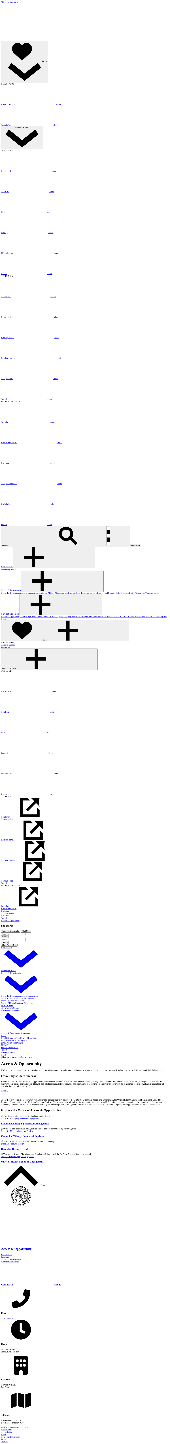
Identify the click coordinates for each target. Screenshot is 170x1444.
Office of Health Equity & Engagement (22, 1161)
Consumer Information (10, 1437)
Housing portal (30, 337)
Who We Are (6, 1254)
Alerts (3, 1434)
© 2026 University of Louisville (14, 1427)
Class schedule (30, 317)
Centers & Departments (11, 1259)
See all (26, 399)
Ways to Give (29, 125)
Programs (5, 1257)
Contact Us (31, 1284)
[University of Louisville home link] (85, 40)
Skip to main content (9, 2)
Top (43, 1185)
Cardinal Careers (31, 358)
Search (5, 937)
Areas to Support (31, 104)
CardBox (27, 191)
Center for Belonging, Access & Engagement (25, 1123)
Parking (27, 232)
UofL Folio (28, 504)
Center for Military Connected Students (22, 1136)
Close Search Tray (9, 945)
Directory (28, 463)
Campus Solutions (31, 483)
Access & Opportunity (10, 931)
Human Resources (31, 442)
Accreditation (6, 1432)
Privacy (4, 1439)
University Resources (10, 1262)
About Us (5, 1091)
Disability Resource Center (15, 1149)
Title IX (4, 1442)
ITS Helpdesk (29, 253)
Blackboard (28, 171)
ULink (26, 273)
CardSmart (28, 296)
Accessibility (6, 1430)
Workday (27, 422)
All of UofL (26, 931)
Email (26, 212)
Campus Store (29, 378)
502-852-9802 (7, 1318)
